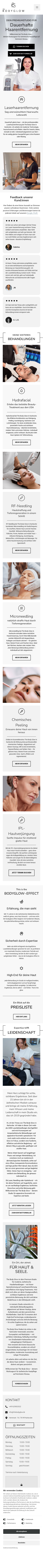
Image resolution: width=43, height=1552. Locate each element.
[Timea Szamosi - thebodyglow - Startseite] (13, 7)
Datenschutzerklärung (10, 1548)
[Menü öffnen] (37, 7)
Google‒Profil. (32, 213)
